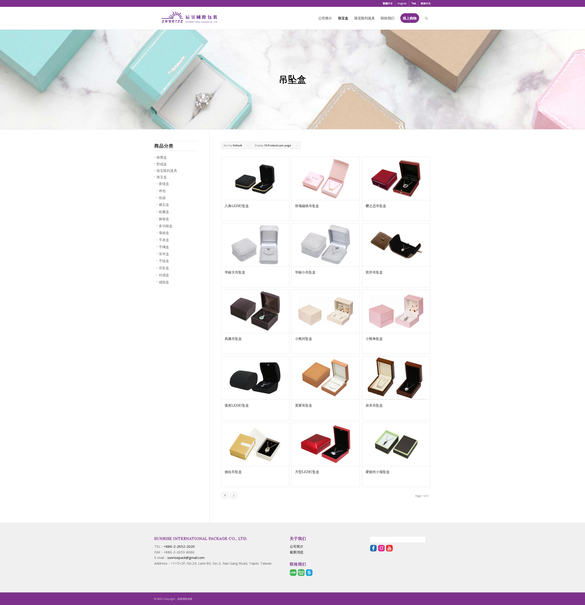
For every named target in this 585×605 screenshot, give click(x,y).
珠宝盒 (162, 177)
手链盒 (164, 260)
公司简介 (296, 546)
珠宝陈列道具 (167, 170)
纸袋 (162, 197)
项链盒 (164, 232)
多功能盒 (166, 226)
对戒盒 (164, 275)
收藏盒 (164, 211)
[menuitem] (387, 3)
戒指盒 (164, 282)
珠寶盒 (162, 157)
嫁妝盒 (164, 218)
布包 (162, 190)
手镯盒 (164, 247)
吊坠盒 (164, 268)
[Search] (426, 18)
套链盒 (164, 183)
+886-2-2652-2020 (179, 546)
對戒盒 (162, 164)
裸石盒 (164, 204)
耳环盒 (164, 254)
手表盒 (164, 239)
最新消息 (296, 552)
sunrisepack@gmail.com (186, 557)
